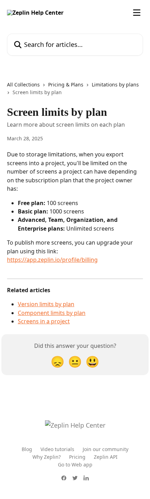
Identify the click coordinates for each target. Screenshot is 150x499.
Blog (27, 449)
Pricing (77, 457)
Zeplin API (106, 457)
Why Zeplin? (46, 457)
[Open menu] (136, 12)
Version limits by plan (46, 304)
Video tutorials (57, 449)
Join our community (105, 449)
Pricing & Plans (65, 84)
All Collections (23, 84)
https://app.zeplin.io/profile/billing (52, 259)
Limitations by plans (115, 84)
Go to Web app (75, 464)
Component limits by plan (51, 313)
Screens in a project (44, 321)
